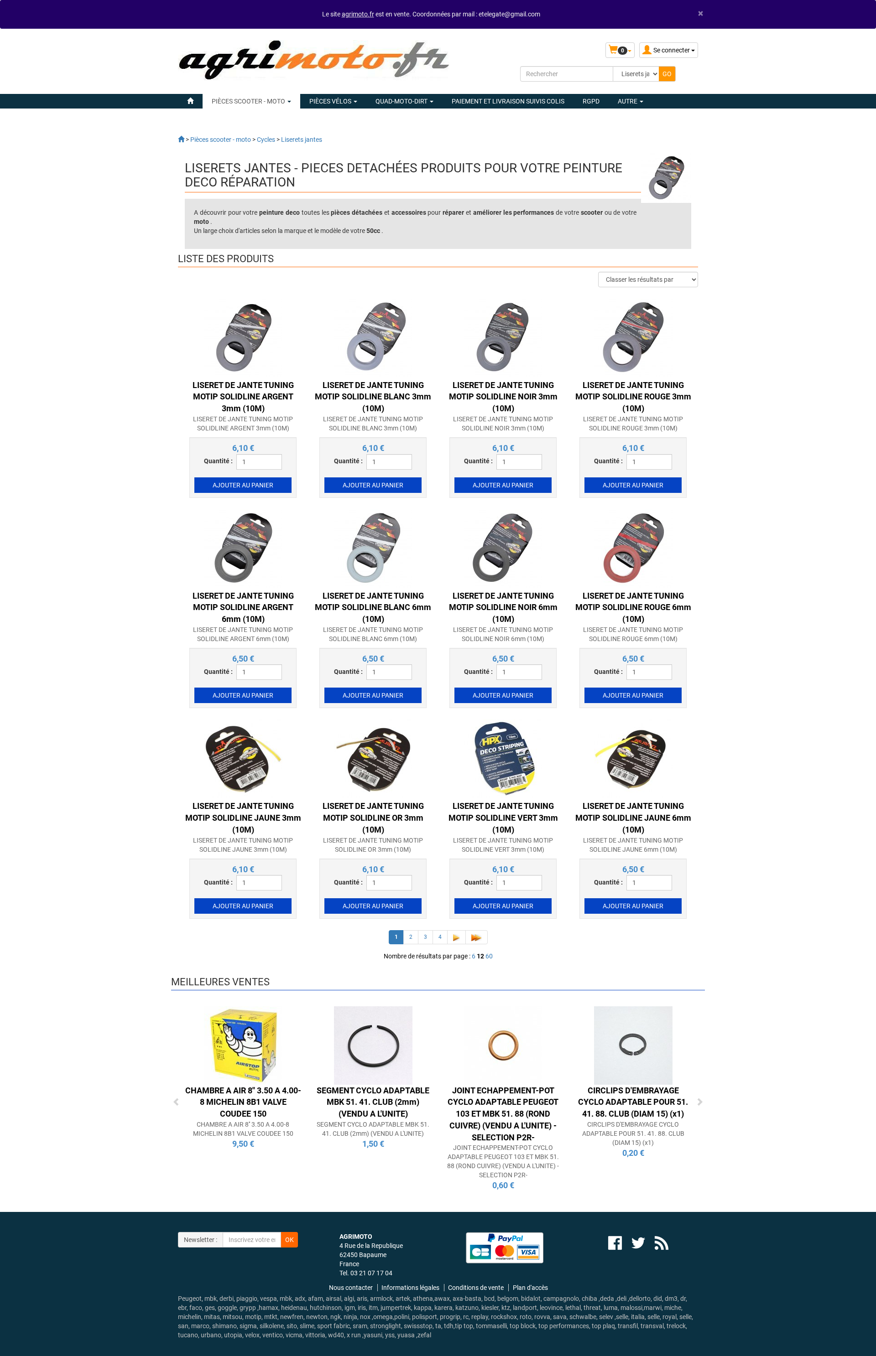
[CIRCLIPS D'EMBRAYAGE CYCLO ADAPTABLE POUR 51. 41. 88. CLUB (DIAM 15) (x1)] (633, 1044)
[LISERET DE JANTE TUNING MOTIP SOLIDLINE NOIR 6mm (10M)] (503, 547)
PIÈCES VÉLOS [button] (331, 101)
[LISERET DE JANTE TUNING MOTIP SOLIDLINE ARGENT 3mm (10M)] (243, 337)
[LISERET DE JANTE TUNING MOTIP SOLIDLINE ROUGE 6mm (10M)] (633, 547)
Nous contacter (351, 1287)
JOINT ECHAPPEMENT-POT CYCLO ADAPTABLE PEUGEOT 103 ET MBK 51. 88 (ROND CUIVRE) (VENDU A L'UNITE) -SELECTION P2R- (503, 1114)
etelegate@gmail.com (509, 14)
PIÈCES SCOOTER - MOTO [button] (249, 101)
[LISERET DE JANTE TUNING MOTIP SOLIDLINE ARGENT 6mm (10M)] (243, 547)
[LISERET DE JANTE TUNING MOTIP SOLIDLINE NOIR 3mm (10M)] (503, 337)
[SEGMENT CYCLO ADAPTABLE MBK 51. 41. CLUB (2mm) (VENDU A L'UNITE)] (373, 1044)
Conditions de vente (476, 1287)
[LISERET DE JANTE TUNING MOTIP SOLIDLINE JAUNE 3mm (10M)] (243, 758)
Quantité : (218, 461)
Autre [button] (628, 101)
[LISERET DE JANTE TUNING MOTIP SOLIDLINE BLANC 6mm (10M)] (373, 547)
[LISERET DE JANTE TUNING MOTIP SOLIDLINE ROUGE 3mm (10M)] (633, 337)
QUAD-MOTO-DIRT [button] (402, 101)
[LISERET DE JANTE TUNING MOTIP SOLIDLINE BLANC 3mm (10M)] (373, 337)
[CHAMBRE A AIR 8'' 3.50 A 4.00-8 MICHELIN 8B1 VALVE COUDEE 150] (243, 1044)
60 (489, 956)
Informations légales (410, 1287)
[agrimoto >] (181, 139)
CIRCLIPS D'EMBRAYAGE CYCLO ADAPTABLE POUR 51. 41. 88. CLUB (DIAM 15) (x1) (633, 1102)
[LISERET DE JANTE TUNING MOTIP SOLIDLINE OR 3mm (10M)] (373, 758)
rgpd (591, 101)
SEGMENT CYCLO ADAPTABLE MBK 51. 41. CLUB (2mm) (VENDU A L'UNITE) (373, 1102)
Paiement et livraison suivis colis (508, 101)
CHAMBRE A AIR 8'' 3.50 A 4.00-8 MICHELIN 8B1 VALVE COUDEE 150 (243, 1102)
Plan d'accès (530, 1287)
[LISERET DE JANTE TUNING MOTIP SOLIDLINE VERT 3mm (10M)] (503, 758)
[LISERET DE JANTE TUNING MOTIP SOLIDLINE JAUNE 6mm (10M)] (633, 758)
